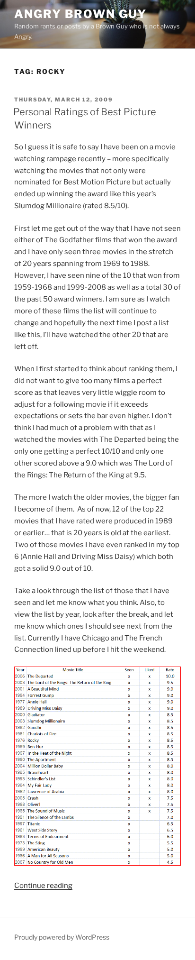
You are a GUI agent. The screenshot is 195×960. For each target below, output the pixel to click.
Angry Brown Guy (80, 14)
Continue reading (43, 885)
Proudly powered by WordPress (61, 937)
